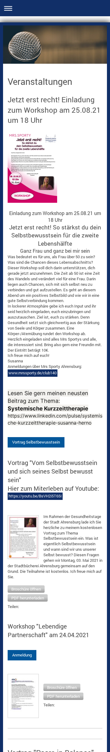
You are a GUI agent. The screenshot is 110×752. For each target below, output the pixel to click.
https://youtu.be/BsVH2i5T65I (35, 495)
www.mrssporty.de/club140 (33, 372)
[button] (26, 589)
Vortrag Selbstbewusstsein (36, 442)
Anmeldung (22, 654)
